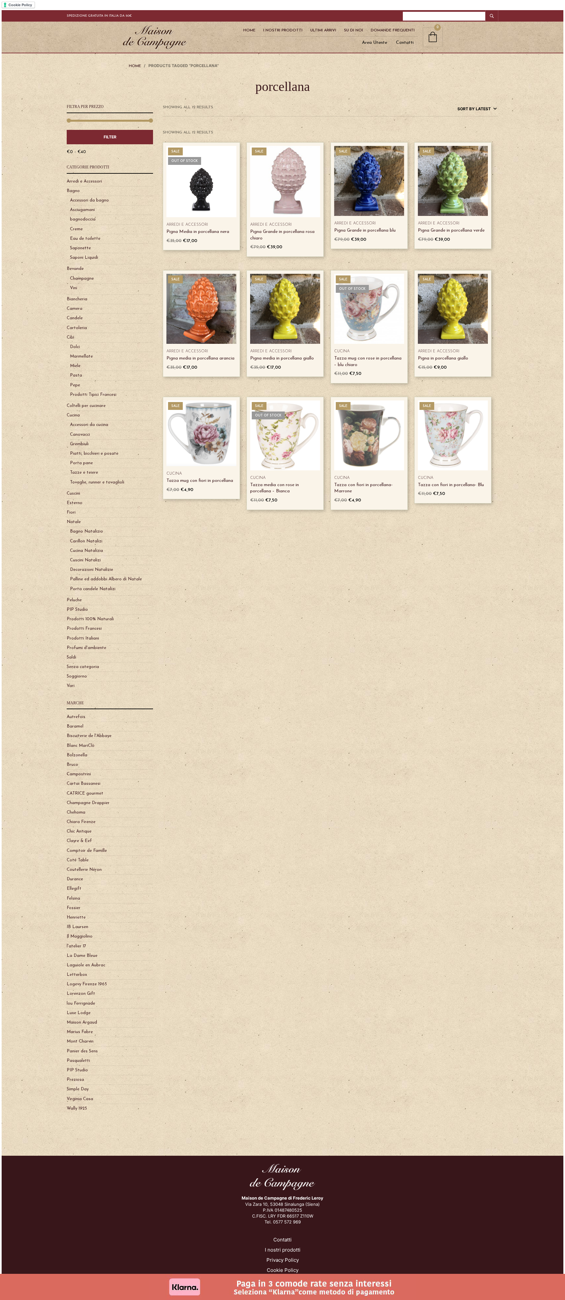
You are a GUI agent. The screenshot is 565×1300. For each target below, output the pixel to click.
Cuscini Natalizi (85, 560)
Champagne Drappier (88, 803)
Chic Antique (79, 831)
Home (249, 30)
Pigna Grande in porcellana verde (451, 230)
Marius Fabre (80, 1032)
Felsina (73, 898)
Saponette (80, 248)
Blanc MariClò (80, 746)
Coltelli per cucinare (86, 406)
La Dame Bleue (82, 956)
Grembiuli (79, 444)
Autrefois (76, 717)
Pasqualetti (78, 1061)
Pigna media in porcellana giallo (282, 358)
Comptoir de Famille (87, 851)
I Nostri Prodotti (282, 30)
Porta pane (81, 463)
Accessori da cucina (89, 425)
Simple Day (78, 1089)
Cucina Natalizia (86, 551)
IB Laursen (77, 927)
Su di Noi (353, 30)
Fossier (73, 908)
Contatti (405, 42)
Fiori (71, 512)
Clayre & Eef (79, 841)
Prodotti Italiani (83, 638)
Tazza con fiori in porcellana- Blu (451, 485)
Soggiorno (77, 676)
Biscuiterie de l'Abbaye (89, 736)
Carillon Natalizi (86, 541)
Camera (74, 309)
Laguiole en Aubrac (86, 965)
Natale (74, 522)
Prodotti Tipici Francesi (93, 395)
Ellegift (74, 889)
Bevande (75, 269)
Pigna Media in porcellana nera (197, 231)
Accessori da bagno (89, 200)
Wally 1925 (77, 1108)
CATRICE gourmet (85, 793)
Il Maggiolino (80, 936)
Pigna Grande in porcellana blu (365, 230)
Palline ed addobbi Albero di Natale (106, 579)
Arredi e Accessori (84, 181)
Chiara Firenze (81, 822)
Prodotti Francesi (84, 628)
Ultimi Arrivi (323, 30)
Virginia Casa (80, 1099)
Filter (110, 136)
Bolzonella (77, 755)
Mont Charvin (80, 1041)
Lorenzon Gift (81, 994)
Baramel (75, 726)
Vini (73, 288)
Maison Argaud (82, 1022)
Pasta (76, 375)
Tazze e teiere (84, 472)
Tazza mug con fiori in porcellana (199, 480)
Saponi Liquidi (84, 257)
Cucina (73, 415)
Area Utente (374, 42)
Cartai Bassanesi (83, 784)
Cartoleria (77, 328)
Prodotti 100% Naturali (90, 619)
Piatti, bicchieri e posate (94, 453)
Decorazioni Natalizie (91, 570)
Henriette (76, 917)
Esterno (74, 503)
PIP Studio (77, 609)
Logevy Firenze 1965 (87, 984)
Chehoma (76, 812)
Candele (75, 318)
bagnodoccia (82, 219)
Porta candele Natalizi (92, 589)
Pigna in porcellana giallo (443, 358)
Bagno (73, 191)
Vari (71, 686)
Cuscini (73, 493)
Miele (75, 366)
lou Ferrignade (81, 1003)
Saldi (71, 657)
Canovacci (80, 434)
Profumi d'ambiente (86, 648)
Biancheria (77, 299)
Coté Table (78, 860)
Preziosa (75, 1080)
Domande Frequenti (393, 30)
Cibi (70, 337)
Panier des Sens (82, 1051)
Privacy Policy (282, 1260)
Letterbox (77, 975)
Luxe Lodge (79, 1013)
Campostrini (79, 774)
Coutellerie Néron (84, 870)
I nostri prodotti (282, 1250)
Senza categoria (83, 667)
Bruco (72, 765)
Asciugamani (82, 210)
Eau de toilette (85, 239)
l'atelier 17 (76, 946)
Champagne (82, 278)
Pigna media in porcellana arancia (200, 358)
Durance (75, 879)
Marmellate (81, 356)
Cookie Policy (283, 1270)
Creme (76, 229)
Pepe (75, 385)
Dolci (75, 347)
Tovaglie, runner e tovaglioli (97, 482)
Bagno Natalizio (86, 531)
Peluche (74, 600)
